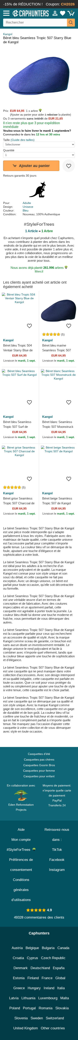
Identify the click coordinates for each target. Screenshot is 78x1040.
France (47, 978)
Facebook (56, 860)
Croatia (18, 958)
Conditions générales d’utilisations (21, 890)
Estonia (19, 978)
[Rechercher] (71, 23)
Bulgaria (48, 948)
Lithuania (28, 998)
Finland (33, 978)
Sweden (37, 1018)
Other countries (53, 1028)
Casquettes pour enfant (39, 776)
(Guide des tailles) (23, 139)
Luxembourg (47, 998)
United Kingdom (25, 1028)
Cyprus (32, 958)
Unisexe (28, 206)
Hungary (34, 988)
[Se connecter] (55, 13)
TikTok (57, 850)
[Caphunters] (22, 13)
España (58, 968)
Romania (45, 1008)
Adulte (27, 203)
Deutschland (40, 968)
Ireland (49, 988)
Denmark (21, 968)
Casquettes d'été (39, 754)
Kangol (7, 34)
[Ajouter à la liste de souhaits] (68, 165)
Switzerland (55, 1018)
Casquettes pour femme (39, 770)
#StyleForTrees (19, 850)
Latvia (14, 998)
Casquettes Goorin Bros (39, 765)
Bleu (25, 210)
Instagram (57, 870)
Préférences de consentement (21, 865)
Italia (61, 988)
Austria (17, 948)
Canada (63, 948)
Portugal (29, 1008)
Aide (21, 830)
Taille (6, 139)
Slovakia (62, 1008)
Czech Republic (53, 958)
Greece (19, 988)
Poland (14, 1008)
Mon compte (21, 840)
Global (60, 978)
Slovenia (21, 1018)
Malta (64, 998)
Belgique (32, 948)
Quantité (8, 150)
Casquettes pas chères (39, 759)
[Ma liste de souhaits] (62, 13)
